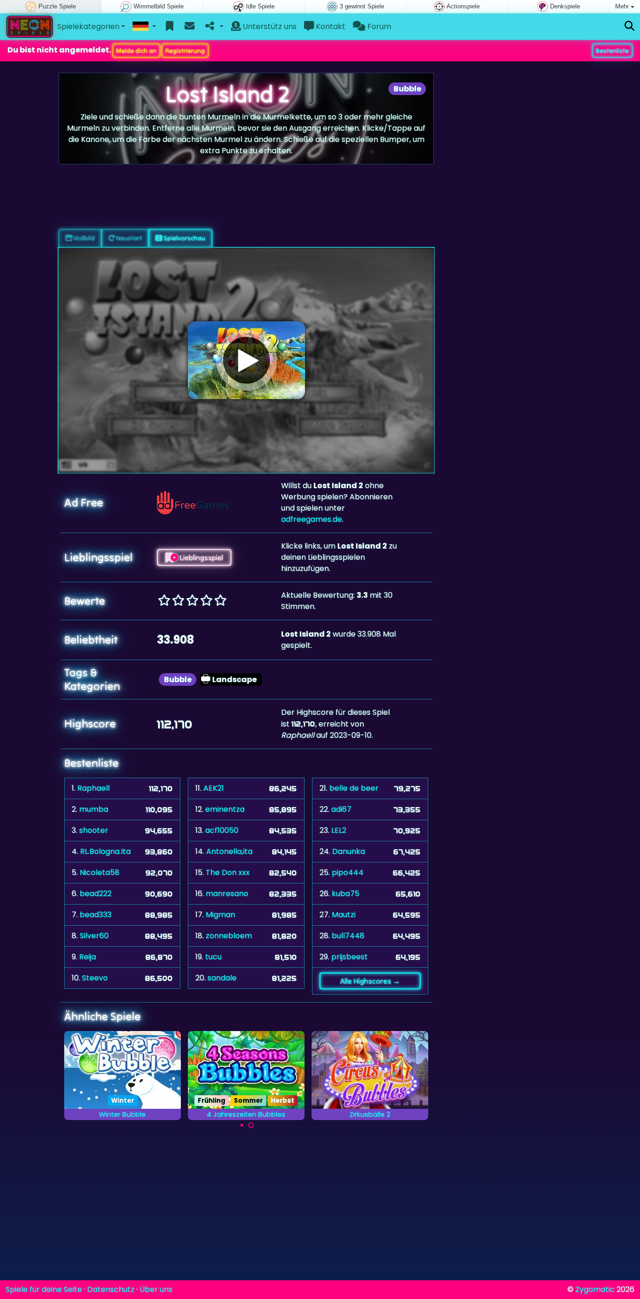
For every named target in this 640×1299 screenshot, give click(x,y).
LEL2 (338, 830)
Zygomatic (595, 1289)
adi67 (341, 809)
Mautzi (344, 914)
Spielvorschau (183, 238)
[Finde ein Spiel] (629, 26)
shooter (93, 830)
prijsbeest (349, 956)
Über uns (156, 1289)
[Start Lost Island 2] (246, 360)
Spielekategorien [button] (88, 26)
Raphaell (93, 788)
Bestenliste (612, 50)
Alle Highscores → (370, 981)
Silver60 (94, 935)
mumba (93, 809)
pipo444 (348, 872)
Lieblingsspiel (200, 557)
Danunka (348, 851)
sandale (222, 977)
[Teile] (213, 26)
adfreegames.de (311, 519)
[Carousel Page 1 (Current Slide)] (242, 1125)
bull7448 (348, 935)
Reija (87, 956)
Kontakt (329, 26)
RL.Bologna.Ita (105, 851)
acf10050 (221, 830)
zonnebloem (229, 935)
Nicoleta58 (99, 872)
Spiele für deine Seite (44, 1289)
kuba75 (345, 893)
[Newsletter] (189, 26)
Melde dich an (136, 50)
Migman (220, 914)
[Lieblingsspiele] (170, 26)
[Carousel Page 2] (251, 1125)
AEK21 (213, 788)
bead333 (96, 914)
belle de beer (354, 788)
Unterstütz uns (269, 26)
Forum (378, 26)
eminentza (225, 809)
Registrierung (185, 50)
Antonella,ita (229, 851)
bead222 (96, 893)
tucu (213, 956)
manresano (227, 893)
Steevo (95, 977)
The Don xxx (228, 872)
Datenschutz (110, 1289)
